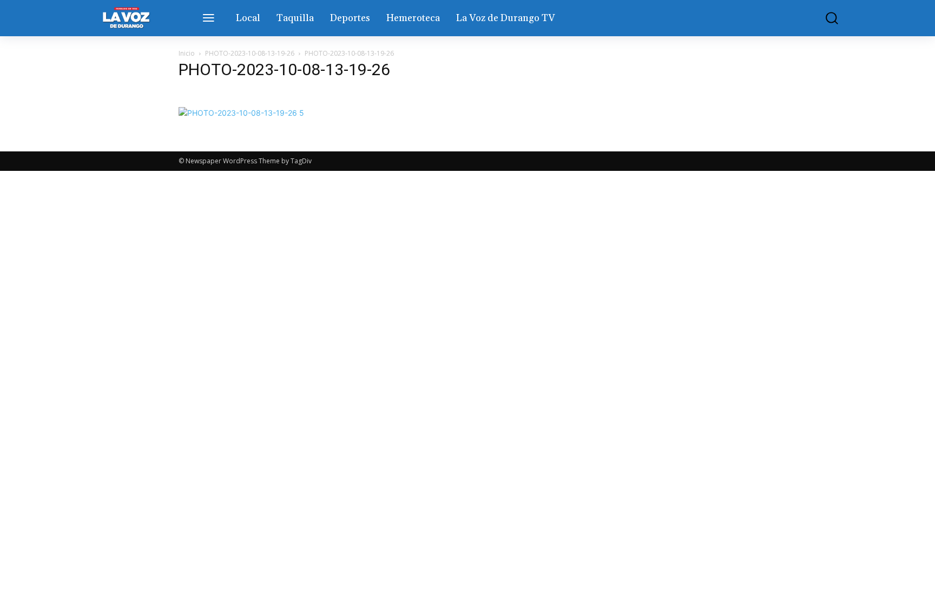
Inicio (187, 53)
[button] (824, 18)
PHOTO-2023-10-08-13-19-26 (249, 53)
